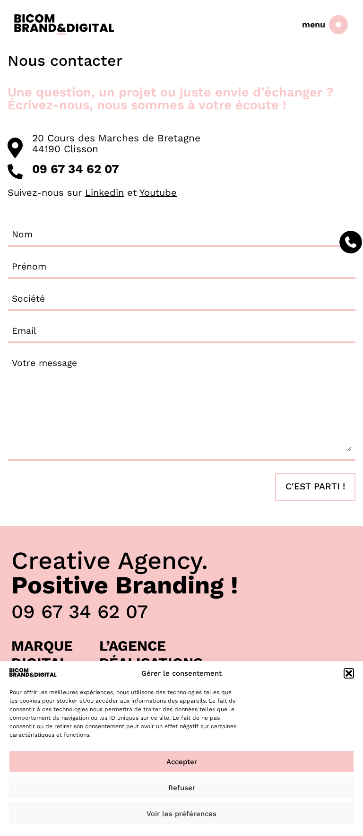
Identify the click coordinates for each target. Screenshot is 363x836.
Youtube (158, 192)
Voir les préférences (181, 814)
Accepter (181, 762)
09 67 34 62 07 (79, 612)
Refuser (181, 788)
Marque (42, 645)
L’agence (132, 645)
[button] (349, 673)
